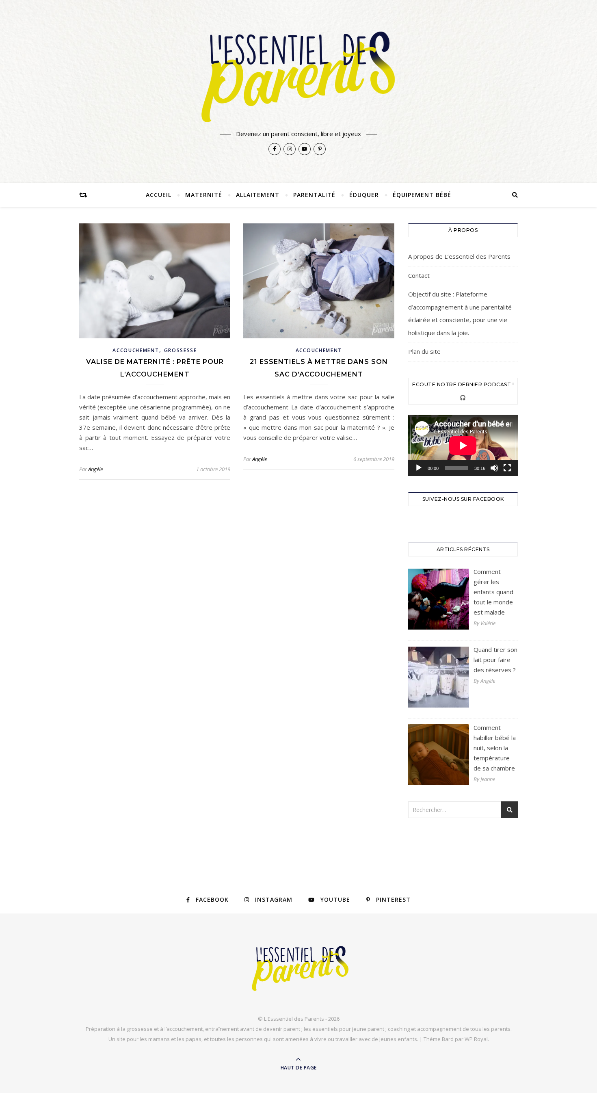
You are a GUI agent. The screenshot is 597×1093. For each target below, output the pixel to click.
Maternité (203, 195)
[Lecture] (419, 468)
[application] (463, 445)
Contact (419, 275)
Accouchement (135, 350)
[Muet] (494, 468)
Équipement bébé (422, 195)
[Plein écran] (507, 468)
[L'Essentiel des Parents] (298, 76)
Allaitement (257, 195)
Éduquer (364, 195)
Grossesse (180, 350)
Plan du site (424, 351)
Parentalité (314, 195)
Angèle (95, 469)
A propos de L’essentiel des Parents (459, 256)
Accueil (158, 195)
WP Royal (476, 1039)
